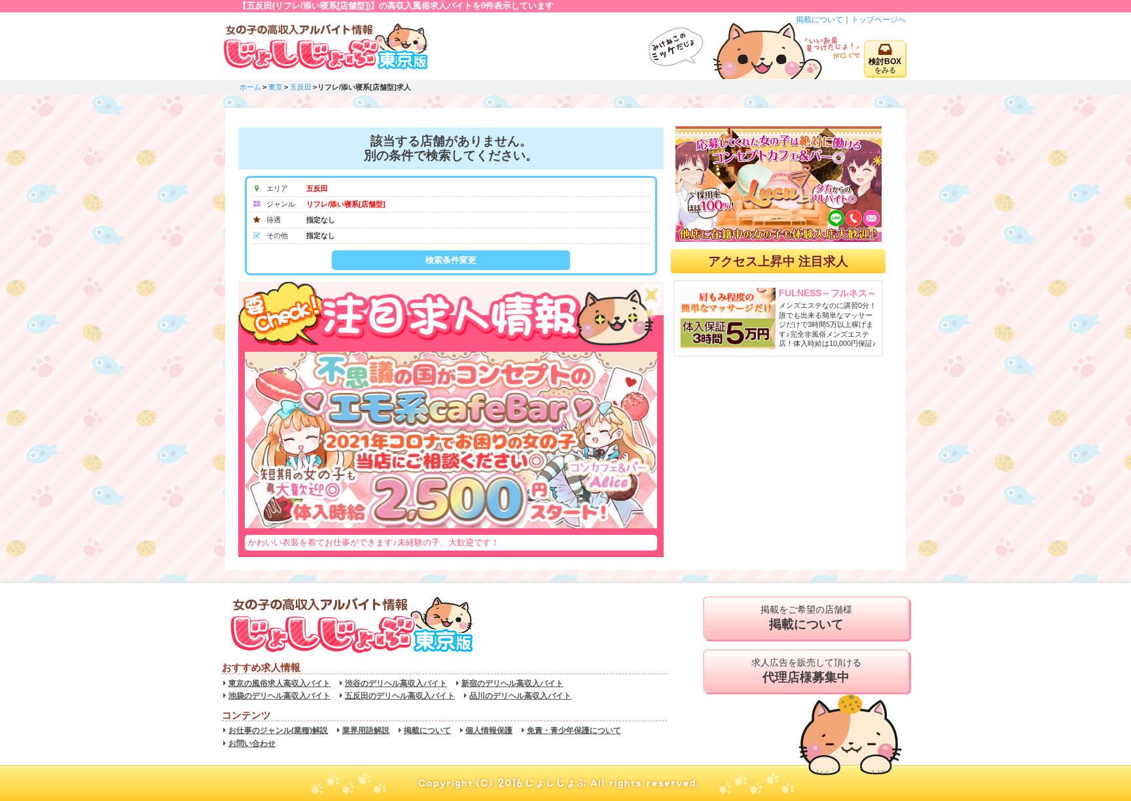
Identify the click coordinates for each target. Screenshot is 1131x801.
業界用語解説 (365, 730)
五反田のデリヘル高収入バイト (400, 695)
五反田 (301, 87)
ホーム (250, 87)
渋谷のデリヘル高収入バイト (396, 683)
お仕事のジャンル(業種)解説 (278, 730)
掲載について (819, 19)
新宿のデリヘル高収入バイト (512, 683)
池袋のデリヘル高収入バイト (279, 695)
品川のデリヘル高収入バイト (520, 695)
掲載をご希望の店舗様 (806, 617)
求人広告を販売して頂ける (806, 670)
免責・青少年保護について (574, 730)
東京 (275, 87)
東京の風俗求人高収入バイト (279, 683)
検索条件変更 (450, 260)
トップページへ (878, 19)
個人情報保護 (488, 730)
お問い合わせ (252, 743)
